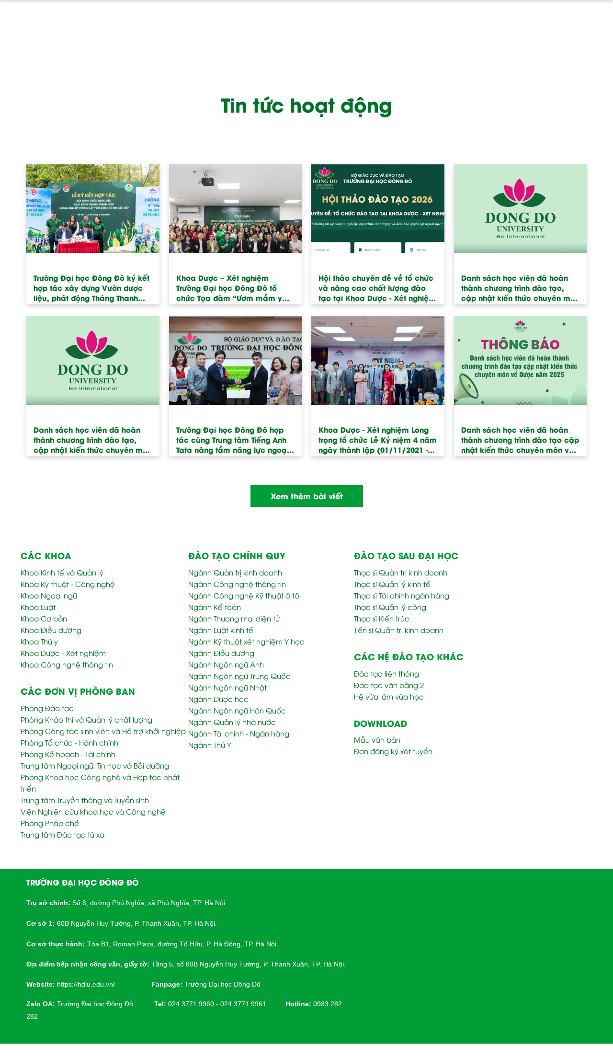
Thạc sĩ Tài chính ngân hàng (401, 595)
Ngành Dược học (218, 698)
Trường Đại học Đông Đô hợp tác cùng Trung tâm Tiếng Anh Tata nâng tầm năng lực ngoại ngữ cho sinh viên (232, 443)
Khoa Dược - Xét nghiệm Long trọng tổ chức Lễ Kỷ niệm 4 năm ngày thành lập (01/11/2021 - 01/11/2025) (377, 443)
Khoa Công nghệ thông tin (67, 664)
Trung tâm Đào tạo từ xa (62, 834)
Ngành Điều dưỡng (221, 652)
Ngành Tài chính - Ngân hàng (238, 733)
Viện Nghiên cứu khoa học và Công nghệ (93, 811)
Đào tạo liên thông (386, 673)
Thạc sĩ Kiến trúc (381, 618)
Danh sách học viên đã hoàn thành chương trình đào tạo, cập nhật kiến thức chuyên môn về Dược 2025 (520, 291)
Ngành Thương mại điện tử (234, 618)
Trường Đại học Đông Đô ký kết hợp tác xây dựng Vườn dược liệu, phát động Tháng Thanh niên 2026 (91, 291)
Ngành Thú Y (209, 744)
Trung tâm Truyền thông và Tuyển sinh (85, 800)
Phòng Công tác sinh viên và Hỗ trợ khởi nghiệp (103, 731)
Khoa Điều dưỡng (51, 629)
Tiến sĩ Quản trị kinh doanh (398, 629)
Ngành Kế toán (214, 606)
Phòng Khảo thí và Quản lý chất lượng (86, 719)
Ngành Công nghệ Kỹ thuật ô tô (243, 595)
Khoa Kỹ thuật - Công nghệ (68, 583)
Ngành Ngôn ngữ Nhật (227, 687)
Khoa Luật (38, 606)
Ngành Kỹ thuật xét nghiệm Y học (246, 641)
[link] (86, 983)
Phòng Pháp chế (50, 823)
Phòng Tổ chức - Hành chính (69, 742)
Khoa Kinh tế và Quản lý (62, 572)
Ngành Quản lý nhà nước (232, 721)
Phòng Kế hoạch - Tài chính (68, 754)
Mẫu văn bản (377, 739)
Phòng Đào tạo (47, 708)
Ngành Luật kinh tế (220, 629)
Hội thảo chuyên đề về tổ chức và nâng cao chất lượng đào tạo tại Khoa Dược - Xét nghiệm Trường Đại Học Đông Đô (377, 291)
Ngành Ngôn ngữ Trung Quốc (239, 675)
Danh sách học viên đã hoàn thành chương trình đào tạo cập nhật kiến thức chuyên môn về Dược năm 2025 (520, 443)
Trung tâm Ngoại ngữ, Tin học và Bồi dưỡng (95, 765)
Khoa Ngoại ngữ (49, 595)
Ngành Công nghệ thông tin (237, 583)
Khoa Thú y (39, 641)
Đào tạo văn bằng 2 (389, 685)
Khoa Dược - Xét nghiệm (63, 652)
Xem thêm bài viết (307, 495)
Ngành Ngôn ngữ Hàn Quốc (237, 710)
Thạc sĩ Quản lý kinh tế (392, 583)
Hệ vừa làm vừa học (389, 696)
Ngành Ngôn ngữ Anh (226, 664)
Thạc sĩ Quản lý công (390, 606)
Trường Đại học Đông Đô (222, 984)
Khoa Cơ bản (44, 618)
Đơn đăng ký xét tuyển (393, 751)
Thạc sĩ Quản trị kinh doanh (400, 572)
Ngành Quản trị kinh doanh (235, 572)
